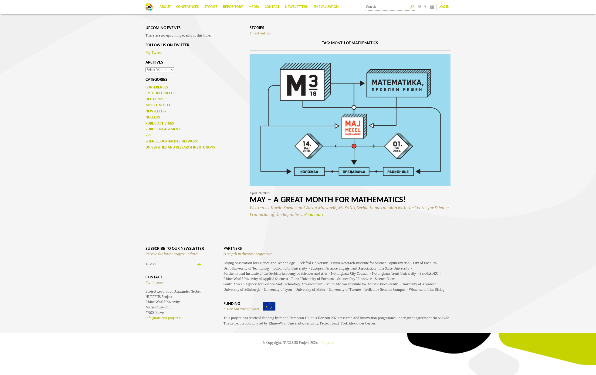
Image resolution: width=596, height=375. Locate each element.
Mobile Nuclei (158, 105)
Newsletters (296, 7)
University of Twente (345, 289)
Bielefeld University (313, 263)
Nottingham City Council (349, 273)
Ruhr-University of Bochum (312, 279)
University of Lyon (278, 289)
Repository (233, 7)
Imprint (328, 343)
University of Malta (310, 289)
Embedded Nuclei (161, 93)
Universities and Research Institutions (180, 147)
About (165, 7)
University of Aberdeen (419, 284)
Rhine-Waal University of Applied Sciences (256, 279)
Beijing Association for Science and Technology (259, 263)
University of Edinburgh (242, 289)
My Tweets (154, 53)
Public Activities (160, 123)
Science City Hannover (354, 279)
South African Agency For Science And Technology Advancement (273, 284)
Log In (444, 7)
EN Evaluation (326, 7)
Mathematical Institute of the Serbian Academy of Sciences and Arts (275, 273)
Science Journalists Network (172, 141)
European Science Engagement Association (343, 268)
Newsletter (156, 111)
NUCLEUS (153, 117)
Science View (385, 279)
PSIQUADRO (429, 273)
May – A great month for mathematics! (328, 200)
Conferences (187, 7)
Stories (210, 7)
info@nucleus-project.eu (164, 318)
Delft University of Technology (247, 268)
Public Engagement (163, 129)
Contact (272, 7)
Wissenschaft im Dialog (426, 289)
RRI (148, 135)
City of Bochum (425, 263)
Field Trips (155, 99)
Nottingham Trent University (394, 273)
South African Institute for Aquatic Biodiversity (362, 284)
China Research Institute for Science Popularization (370, 263)
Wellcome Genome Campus (384, 289)
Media (253, 7)
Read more (314, 214)
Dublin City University (290, 268)
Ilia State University (394, 268)
